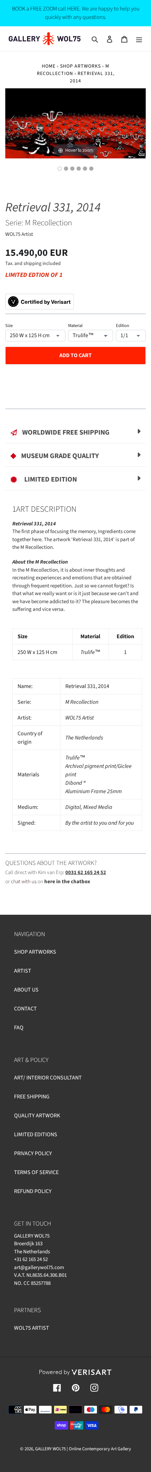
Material (75, 326)
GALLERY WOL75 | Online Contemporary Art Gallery (83, 1449)
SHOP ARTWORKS (80, 66)
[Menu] (139, 39)
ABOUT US (26, 990)
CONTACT (25, 1009)
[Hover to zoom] (75, 123)
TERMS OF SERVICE (36, 1172)
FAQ (19, 1027)
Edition (122, 326)
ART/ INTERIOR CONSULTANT (48, 1078)
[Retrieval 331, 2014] (60, 168)
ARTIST (22, 971)
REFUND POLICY (33, 1191)
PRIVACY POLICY (33, 1153)
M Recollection (73, 70)
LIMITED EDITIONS (35, 1134)
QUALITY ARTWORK (37, 1115)
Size (9, 326)
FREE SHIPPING (32, 1096)
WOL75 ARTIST (31, 1328)
